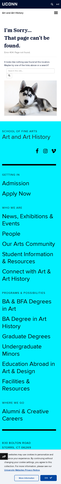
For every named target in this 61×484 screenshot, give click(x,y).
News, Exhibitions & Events (27, 220)
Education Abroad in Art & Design (28, 367)
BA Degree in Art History (24, 322)
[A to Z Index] (57, 4)
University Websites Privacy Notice (22, 470)
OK (47, 478)
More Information (26, 478)
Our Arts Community (28, 244)
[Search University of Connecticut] (52, 4)
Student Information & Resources (27, 258)
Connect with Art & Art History (26, 275)
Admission (15, 183)
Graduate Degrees (26, 336)
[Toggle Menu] (55, 12)
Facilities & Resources (16, 385)
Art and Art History (12, 12)
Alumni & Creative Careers (25, 415)
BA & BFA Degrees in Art (26, 305)
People (11, 233)
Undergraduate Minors (22, 350)
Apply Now (16, 193)
